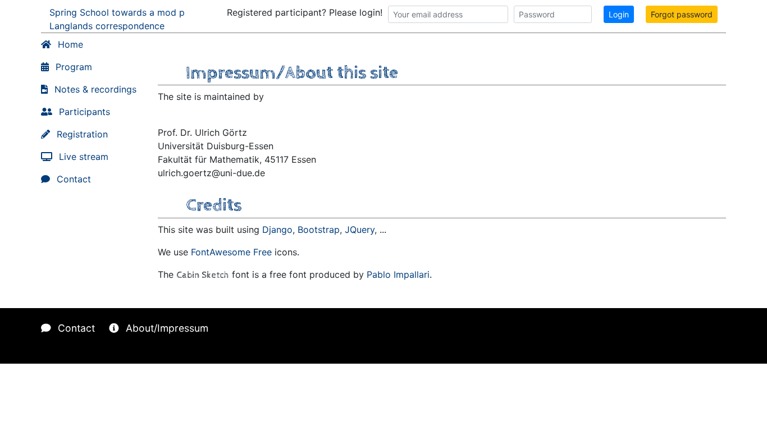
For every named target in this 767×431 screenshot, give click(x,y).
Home (69, 44)
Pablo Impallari (398, 274)
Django (277, 229)
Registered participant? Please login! (304, 12)
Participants (83, 111)
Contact (72, 179)
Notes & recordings (94, 89)
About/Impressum (165, 328)
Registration (81, 134)
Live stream (82, 156)
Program (72, 66)
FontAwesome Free (231, 252)
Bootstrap (319, 229)
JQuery (360, 229)
